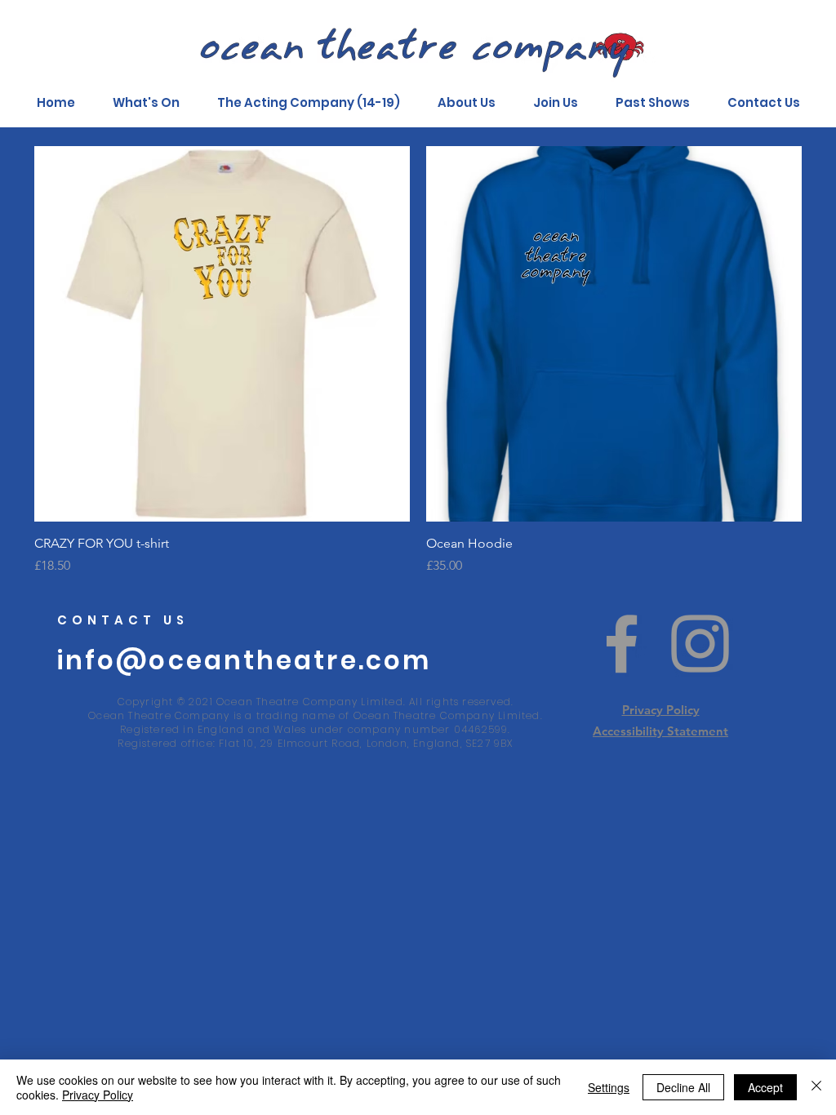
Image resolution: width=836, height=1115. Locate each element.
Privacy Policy (661, 709)
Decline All (683, 1087)
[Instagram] (700, 643)
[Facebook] (621, 643)
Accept (765, 1087)
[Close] (816, 1087)
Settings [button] (608, 1087)
